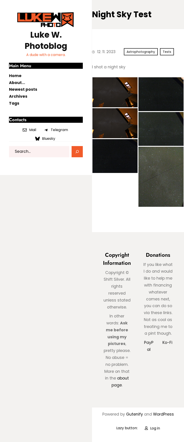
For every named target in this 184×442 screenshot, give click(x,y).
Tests (167, 52)
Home (15, 75)
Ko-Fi (167, 342)
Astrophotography (141, 52)
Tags (14, 103)
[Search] (77, 151)
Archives (18, 96)
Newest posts (23, 89)
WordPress (163, 414)
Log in (155, 428)
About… (17, 82)
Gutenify (135, 414)
